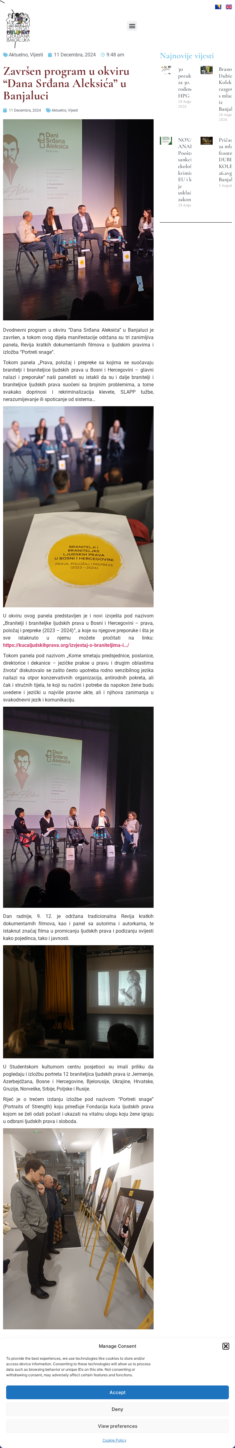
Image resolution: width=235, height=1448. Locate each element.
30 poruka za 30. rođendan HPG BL (188, 82)
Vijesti (36, 55)
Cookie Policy (114, 1440)
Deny (117, 1409)
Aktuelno (18, 55)
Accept (118, 1392)
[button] (226, 1346)
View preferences (117, 1426)
